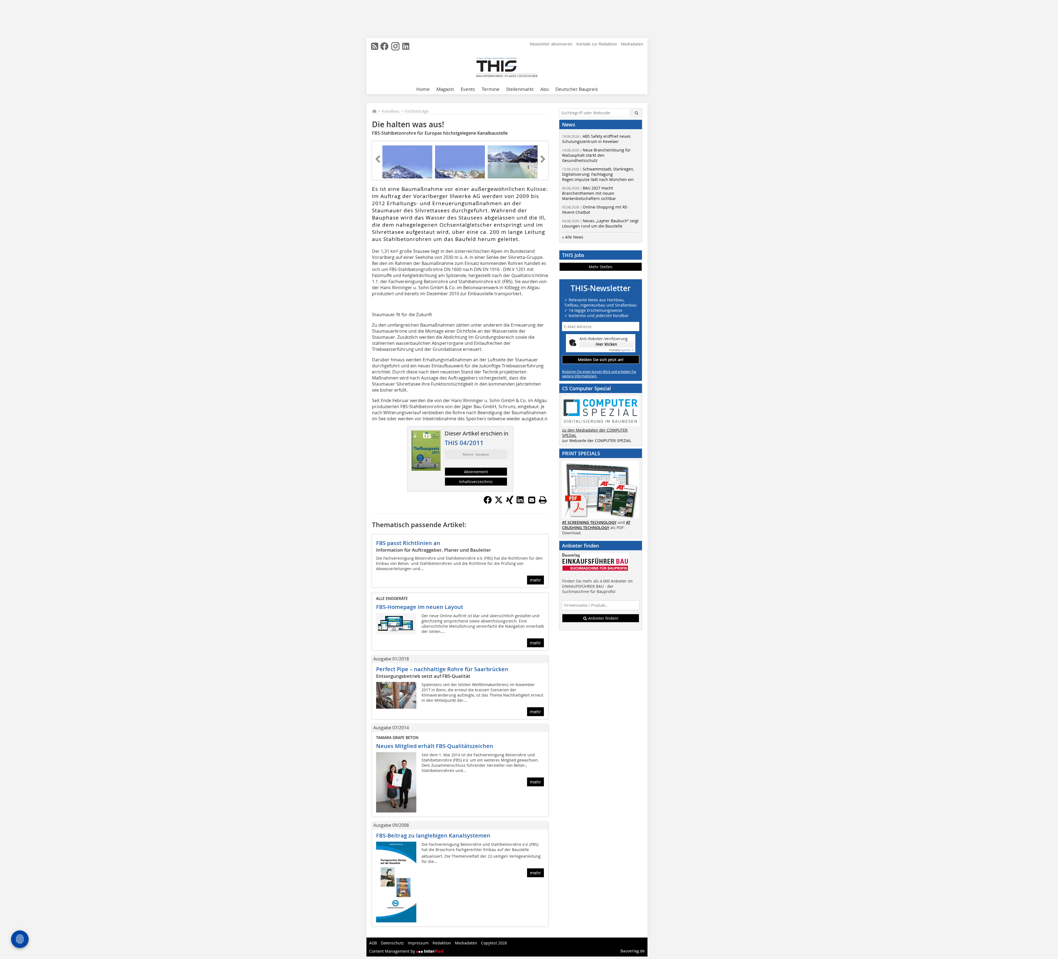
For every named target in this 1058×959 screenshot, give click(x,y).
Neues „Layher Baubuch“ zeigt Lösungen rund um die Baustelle (600, 223)
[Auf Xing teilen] (509, 502)
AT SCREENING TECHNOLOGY (589, 522)
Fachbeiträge (417, 111)
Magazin (445, 89)
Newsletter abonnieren (551, 44)
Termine (491, 89)
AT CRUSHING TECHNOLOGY (596, 525)
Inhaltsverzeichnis (476, 481)
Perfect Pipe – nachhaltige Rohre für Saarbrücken (442, 669)
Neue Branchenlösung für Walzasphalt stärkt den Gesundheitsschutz (596, 155)
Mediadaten (632, 44)
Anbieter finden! (602, 618)
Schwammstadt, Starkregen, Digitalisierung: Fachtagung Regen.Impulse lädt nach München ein (598, 174)
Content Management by (392, 951)
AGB (373, 943)
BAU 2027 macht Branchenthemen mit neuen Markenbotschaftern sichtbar (589, 193)
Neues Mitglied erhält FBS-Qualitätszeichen (434, 746)
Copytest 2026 (494, 943)
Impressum (418, 943)
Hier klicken (606, 344)
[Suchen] (636, 113)
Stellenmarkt (520, 89)
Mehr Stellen (600, 266)
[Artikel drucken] (542, 500)
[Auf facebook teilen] (487, 502)
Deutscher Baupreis (576, 89)
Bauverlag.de (632, 950)
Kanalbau (391, 111)
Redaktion (442, 943)
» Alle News (572, 237)
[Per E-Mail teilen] (531, 500)
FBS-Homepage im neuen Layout (419, 607)
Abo (544, 89)
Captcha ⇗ (621, 350)
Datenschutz (392, 943)
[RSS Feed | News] (375, 46)
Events (468, 89)
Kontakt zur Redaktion (596, 44)
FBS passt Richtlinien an (408, 543)
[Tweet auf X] (498, 502)
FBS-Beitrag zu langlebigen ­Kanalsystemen (433, 835)
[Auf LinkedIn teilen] (520, 502)
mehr (535, 580)
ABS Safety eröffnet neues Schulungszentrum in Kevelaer (596, 139)
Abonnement (476, 471)
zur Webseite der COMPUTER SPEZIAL (596, 440)
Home (423, 89)
